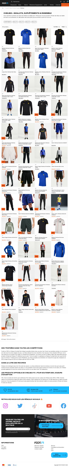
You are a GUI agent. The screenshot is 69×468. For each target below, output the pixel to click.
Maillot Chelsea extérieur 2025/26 (58, 238)
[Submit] (11, 1)
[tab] (34, 16)
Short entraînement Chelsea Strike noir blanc (25, 238)
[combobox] (34, 1)
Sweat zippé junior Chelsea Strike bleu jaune (8, 120)
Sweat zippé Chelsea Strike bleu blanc (9, 262)
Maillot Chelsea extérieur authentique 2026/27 (41, 238)
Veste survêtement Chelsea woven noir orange (8, 143)
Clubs (19, 5)
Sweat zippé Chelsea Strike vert (9, 237)
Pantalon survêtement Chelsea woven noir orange (59, 120)
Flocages (3, 447)
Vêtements (32, 5)
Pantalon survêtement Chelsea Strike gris (9, 191)
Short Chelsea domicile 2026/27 (59, 142)
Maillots (15, 21)
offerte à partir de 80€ (36, 391)
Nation (26, 5)
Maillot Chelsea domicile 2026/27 (24, 49)
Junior (45, 5)
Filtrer (56, 27)
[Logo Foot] (5, 3)
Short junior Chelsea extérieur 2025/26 (9, 167)
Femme (52, 5)
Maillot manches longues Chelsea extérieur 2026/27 (25, 120)
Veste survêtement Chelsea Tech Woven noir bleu (25, 96)
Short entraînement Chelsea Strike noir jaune (42, 49)
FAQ (2, 445)
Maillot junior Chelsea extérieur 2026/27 (57, 49)
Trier (63, 27)
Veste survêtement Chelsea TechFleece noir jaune (8, 96)
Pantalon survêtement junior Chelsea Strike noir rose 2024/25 (26, 285)
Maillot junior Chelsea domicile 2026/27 (42, 72)
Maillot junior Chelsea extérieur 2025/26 (57, 310)
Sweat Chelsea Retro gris (58, 166)
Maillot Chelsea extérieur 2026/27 (8, 49)
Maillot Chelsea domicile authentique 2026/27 (41, 191)
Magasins (3, 448)
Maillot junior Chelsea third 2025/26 (42, 120)
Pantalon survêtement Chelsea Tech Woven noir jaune (42, 96)
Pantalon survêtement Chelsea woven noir (9, 214)
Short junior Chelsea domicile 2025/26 (59, 214)
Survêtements (7, 21)
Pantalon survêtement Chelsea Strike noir (42, 214)
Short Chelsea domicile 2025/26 (26, 213)
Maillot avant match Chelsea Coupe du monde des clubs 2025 (42, 310)
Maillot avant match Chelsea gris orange (42, 262)
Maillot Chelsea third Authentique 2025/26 (7, 285)
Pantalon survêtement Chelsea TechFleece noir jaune (59, 72)
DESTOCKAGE (65, 5)
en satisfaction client (13, 391)
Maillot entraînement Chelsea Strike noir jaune (42, 143)
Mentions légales (39, 445)
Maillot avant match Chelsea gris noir (58, 285)
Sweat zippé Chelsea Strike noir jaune (26, 310)
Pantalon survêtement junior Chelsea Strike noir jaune (26, 167)
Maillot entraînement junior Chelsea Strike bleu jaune (25, 143)
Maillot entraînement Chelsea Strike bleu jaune (26, 262)
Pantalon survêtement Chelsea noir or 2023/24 (42, 285)
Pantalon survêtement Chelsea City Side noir (26, 72)
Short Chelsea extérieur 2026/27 (24, 191)
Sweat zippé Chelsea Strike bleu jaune (42, 167)
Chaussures (13, 5)
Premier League (16, 8)
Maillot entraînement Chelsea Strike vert (9, 334)
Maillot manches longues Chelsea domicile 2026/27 (58, 262)
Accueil (7, 8)
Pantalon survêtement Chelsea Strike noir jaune (59, 96)
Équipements (38, 5)
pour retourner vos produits (60, 391)
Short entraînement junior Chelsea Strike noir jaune (58, 191)
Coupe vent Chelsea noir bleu (9, 71)
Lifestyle (58, 5)
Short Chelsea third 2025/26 (9, 309)
